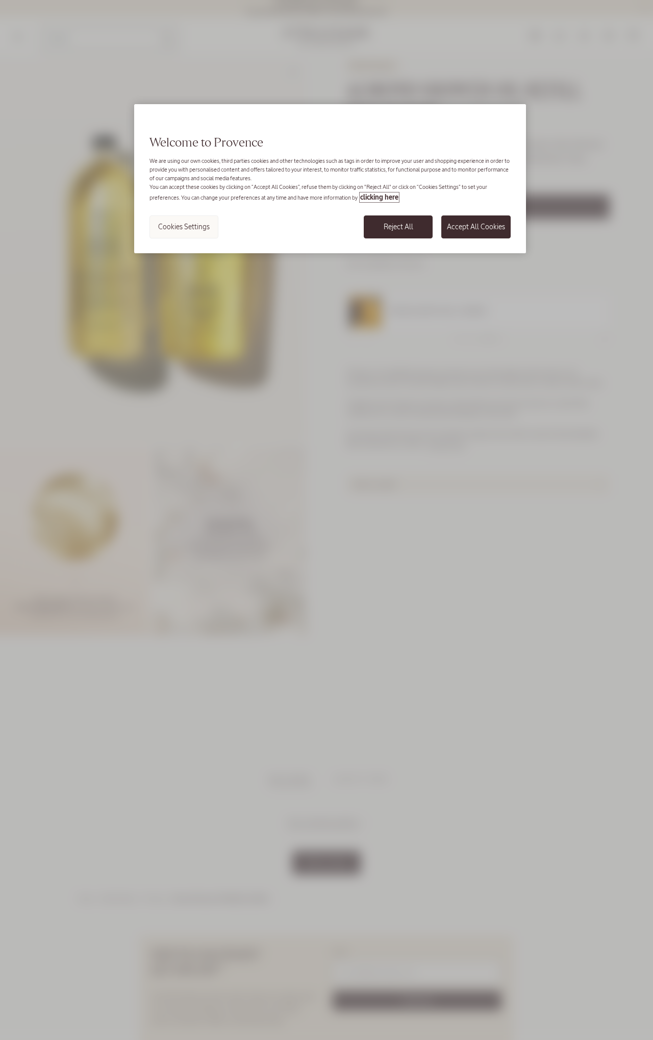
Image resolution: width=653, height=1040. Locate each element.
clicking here (379, 197)
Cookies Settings (184, 227)
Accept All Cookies (476, 227)
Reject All (398, 227)
